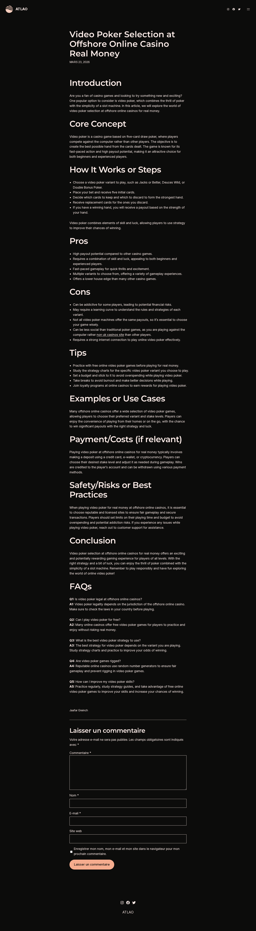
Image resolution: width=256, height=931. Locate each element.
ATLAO (22, 9)
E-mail (75, 813)
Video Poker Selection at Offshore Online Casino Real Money (122, 44)
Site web (75, 831)
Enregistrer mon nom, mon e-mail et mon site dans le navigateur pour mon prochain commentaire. (127, 851)
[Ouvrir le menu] (248, 9)
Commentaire (80, 753)
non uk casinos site (110, 335)
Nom (74, 795)
